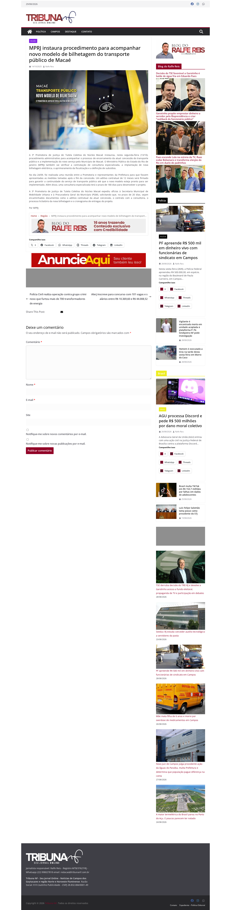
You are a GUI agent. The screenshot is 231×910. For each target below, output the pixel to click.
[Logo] (54, 851)
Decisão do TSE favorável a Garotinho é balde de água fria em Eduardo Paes (178, 75)
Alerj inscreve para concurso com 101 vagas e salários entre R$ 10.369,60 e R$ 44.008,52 (119, 297)
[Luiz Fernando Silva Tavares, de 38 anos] (166, 331)
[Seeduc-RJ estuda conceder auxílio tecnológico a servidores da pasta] (180, 604)
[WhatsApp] (203, 4)
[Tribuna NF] (53, 17)
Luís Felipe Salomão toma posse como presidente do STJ (189, 510)
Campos (55, 31)
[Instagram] (197, 4)
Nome (30, 384)
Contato (86, 31)
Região (33, 41)
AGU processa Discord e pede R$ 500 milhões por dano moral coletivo (180, 420)
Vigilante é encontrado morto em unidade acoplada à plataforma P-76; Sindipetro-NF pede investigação (190, 328)
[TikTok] (166, 493)
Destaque (70, 31)
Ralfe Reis (49, 66)
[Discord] (180, 391)
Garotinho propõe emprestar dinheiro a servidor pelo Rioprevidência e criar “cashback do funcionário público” (178, 116)
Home (34, 215)
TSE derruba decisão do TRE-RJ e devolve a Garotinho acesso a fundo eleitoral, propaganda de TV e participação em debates (180, 589)
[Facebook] (192, 4)
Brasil (162, 409)
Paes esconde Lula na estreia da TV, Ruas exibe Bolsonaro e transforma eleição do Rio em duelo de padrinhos (179, 159)
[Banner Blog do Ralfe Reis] (180, 49)
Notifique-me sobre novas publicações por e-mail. (55, 443)
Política (41, 31)
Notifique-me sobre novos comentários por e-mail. (56, 434)
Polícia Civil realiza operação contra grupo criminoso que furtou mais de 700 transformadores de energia (58, 299)
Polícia (163, 236)
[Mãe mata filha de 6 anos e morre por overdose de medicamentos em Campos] (180, 685)
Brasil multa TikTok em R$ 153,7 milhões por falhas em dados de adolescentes (190, 490)
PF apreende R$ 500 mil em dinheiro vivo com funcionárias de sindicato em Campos (180, 250)
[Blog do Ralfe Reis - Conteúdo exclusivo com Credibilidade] (88, 220)
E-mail (30, 400)
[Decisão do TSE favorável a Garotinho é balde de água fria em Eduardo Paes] (180, 80)
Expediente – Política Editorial (192, 905)
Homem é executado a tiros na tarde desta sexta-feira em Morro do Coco (191, 353)
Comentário (34, 342)
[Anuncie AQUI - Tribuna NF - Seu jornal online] (88, 255)
